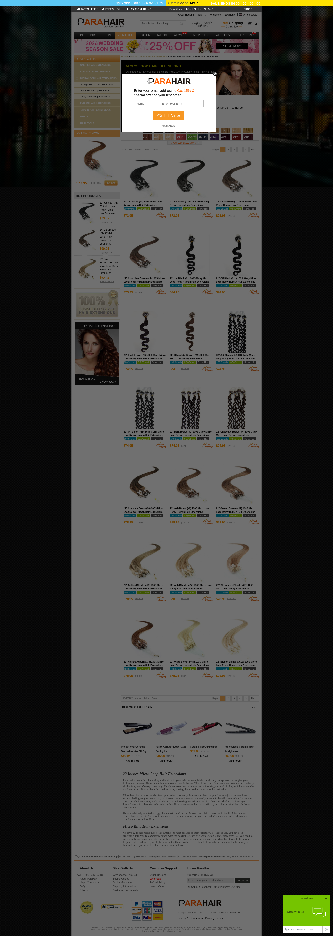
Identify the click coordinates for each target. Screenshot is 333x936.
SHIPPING (89, 9)
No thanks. (169, 126)
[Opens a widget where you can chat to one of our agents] (307, 914)
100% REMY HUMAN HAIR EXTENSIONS (191, 9)
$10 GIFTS (114, 9)
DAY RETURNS (140, 9)
